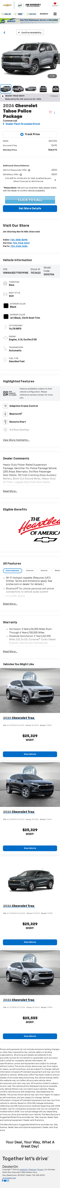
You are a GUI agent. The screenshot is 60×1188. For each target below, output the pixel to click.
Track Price (32, 134)
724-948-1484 (19, 246)
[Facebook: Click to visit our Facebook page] (2, 1181)
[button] (6, 14)
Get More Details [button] (30, 208)
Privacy (41, 1169)
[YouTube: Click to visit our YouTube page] (5, 1181)
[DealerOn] (10, 1167)
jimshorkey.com (9, 1178)
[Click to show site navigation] (55, 14)
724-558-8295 (19, 240)
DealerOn (24, 1169)
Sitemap (32, 1169)
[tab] (12, 570)
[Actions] (54, 113)
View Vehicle (30, 754)
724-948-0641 (21, 243)
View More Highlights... (16, 440)
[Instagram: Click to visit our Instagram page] (8, 1181)
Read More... (10, 491)
